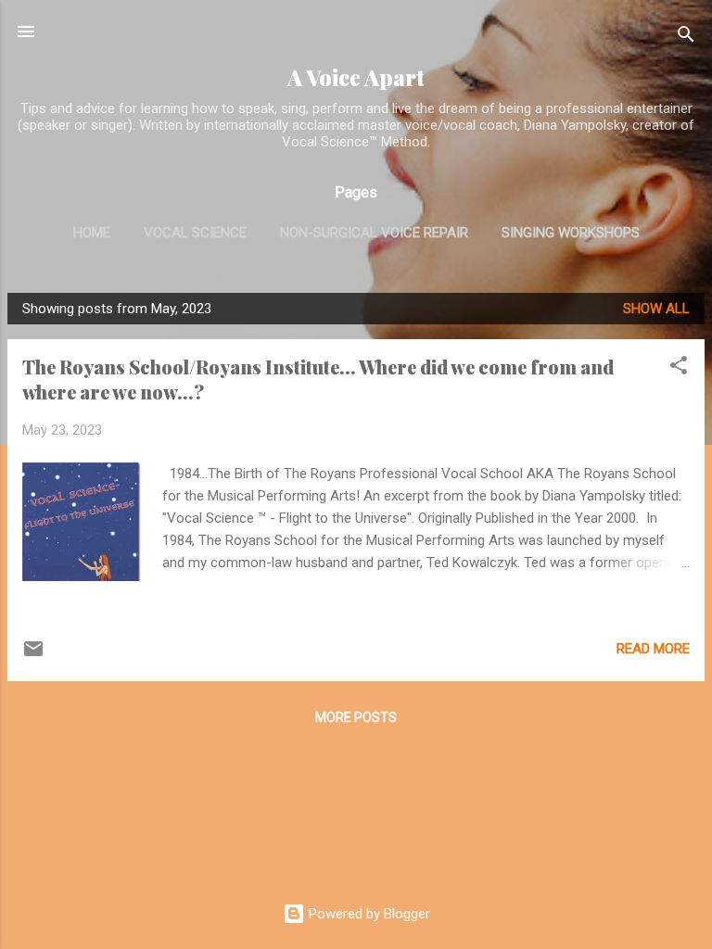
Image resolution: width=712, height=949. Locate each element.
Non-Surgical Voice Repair (374, 232)
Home (91, 232)
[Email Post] (33, 655)
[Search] (686, 37)
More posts (356, 717)
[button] (679, 368)
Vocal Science (195, 232)
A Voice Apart (356, 77)
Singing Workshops (571, 232)
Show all (656, 308)
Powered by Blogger (367, 913)
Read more (653, 648)
